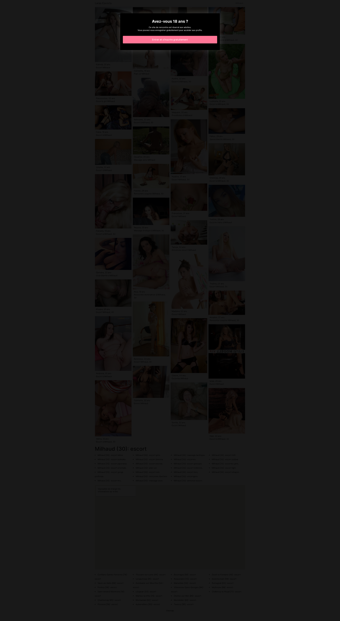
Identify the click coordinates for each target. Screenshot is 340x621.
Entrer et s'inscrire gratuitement (170, 39)
